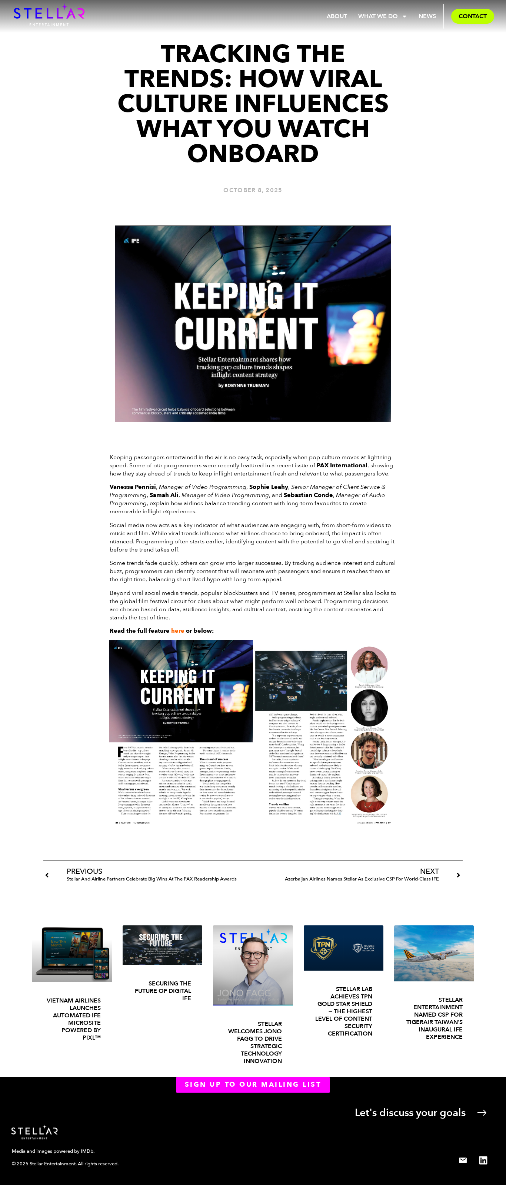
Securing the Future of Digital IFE (163, 991)
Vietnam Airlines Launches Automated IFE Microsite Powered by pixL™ (74, 1019)
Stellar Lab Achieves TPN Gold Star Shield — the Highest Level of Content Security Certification (343, 1011)
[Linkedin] (483, 1160)
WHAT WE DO (378, 16)
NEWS (427, 16)
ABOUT (337, 16)
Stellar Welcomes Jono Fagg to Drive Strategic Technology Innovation (255, 1042)
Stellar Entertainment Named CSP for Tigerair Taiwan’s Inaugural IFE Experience (434, 1018)
